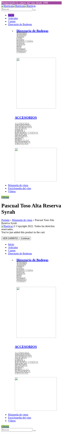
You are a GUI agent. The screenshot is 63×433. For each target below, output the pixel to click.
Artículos (13, 18)
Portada (5, 220)
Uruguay (21, 51)
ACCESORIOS (26, 117)
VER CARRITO (10, 238)
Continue (25, 238)
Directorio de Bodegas (20, 24)
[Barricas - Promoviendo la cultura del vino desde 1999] (18, 5)
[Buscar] (34, 430)
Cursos (11, 21)
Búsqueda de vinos (18, 185)
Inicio (11, 15)
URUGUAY (22, 143)
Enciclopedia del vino (19, 188)
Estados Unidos (24, 41)
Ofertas (5, 197)
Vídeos (12, 191)
